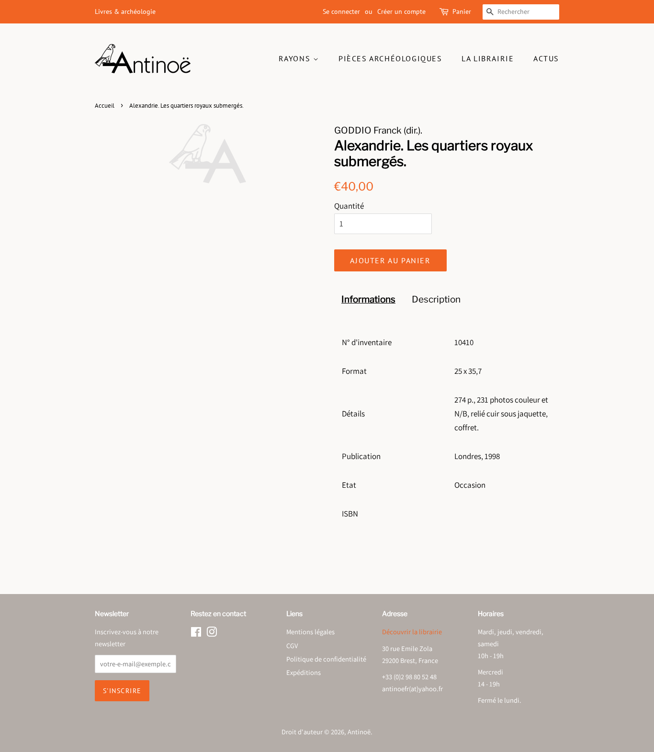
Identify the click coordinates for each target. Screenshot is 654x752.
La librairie (488, 58)
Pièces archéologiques (390, 58)
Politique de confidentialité (326, 658)
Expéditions (303, 672)
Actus (546, 58)
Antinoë (359, 731)
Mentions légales (310, 631)
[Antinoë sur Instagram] (211, 633)
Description (436, 299)
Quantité (349, 206)
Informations (368, 299)
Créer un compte (401, 11)
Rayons (296, 58)
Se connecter (341, 11)
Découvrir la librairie (412, 631)
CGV (292, 645)
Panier (461, 11)
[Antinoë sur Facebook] (196, 633)
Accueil (104, 105)
